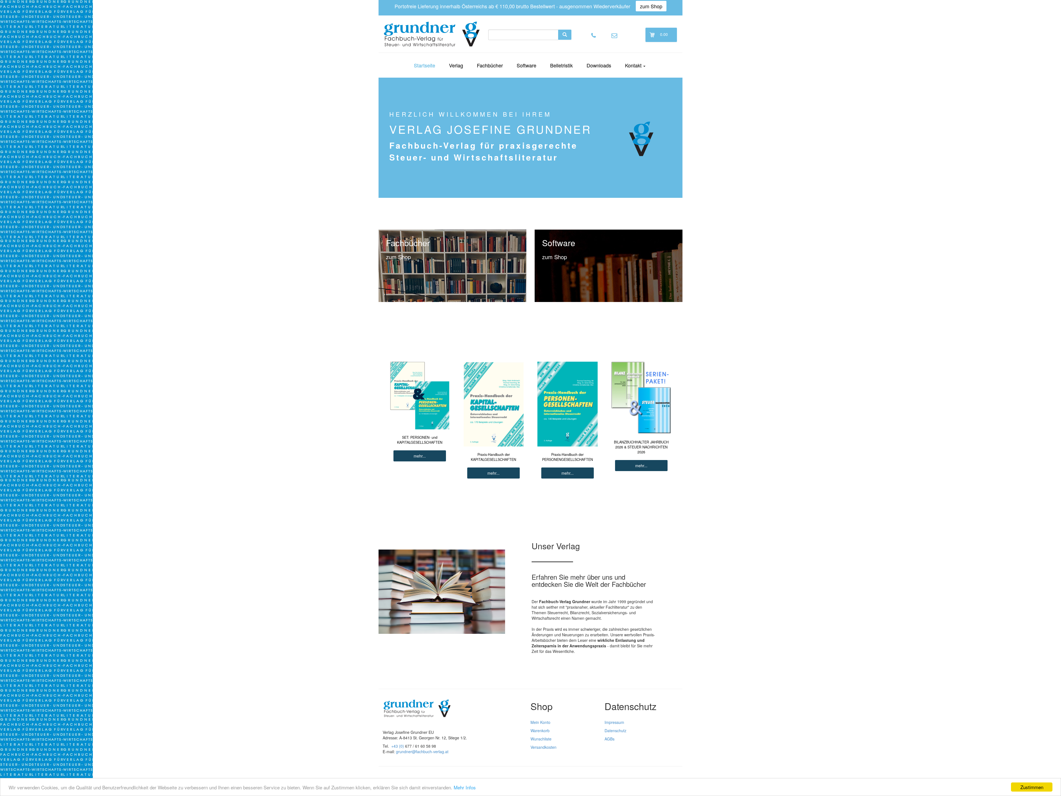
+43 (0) (397, 746)
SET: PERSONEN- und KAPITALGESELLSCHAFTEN (419, 440)
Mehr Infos (465, 787)
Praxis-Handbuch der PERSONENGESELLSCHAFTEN (567, 457)
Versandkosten (543, 747)
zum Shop (651, 6)
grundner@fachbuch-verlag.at (422, 751)
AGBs (609, 739)
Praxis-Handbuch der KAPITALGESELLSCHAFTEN (493, 457)
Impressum (614, 722)
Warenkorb (540, 730)
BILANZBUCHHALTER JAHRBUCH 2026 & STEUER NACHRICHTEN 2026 (641, 447)
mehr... (420, 456)
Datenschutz (615, 730)
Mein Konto (540, 722)
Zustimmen (1031, 787)
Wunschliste (540, 739)
